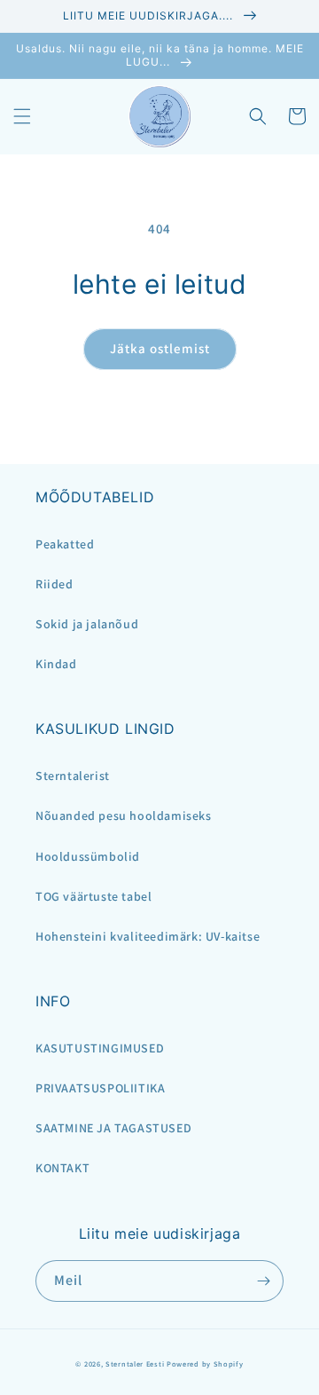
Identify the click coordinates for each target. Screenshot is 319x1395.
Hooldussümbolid (87, 856)
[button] (22, 116)
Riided (54, 584)
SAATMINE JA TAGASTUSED (113, 1128)
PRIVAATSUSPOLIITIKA (100, 1088)
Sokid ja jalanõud (86, 624)
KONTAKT (62, 1168)
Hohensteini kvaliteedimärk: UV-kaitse (147, 936)
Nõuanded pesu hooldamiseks (123, 816)
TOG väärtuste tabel (93, 896)
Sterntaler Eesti (134, 1363)
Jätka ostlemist (160, 348)
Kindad (56, 664)
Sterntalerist (72, 776)
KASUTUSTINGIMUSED (99, 1048)
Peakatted (64, 544)
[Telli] (263, 1281)
